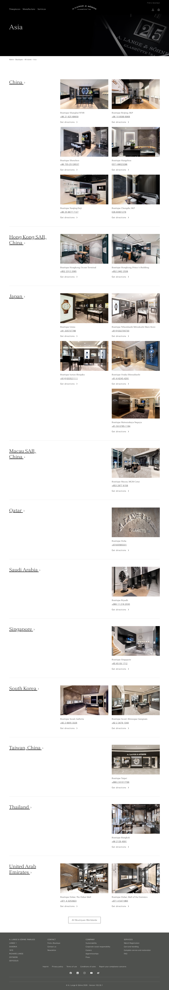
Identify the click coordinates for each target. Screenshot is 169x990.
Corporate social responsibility (98, 947)
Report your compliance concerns (112, 967)
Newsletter (51, 950)
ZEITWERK (13, 957)
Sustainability (91, 943)
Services (42, 9)
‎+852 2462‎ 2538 (120, 271)
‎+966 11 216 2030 (121, 604)
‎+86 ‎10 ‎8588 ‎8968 (121, 117)
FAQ (125, 954)
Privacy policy (57, 967)
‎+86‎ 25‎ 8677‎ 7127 (69, 212)
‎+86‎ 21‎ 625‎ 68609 (69, 117)
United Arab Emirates (22, 869)
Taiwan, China (25, 748)
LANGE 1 (13, 943)
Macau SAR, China (22, 454)
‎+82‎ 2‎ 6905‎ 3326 (68, 723)
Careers (89, 950)
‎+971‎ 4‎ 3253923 (68, 901)
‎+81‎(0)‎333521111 (69, 378)
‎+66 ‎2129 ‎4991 (119, 841)
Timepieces (14, 9)
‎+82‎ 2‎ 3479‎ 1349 (120, 723)
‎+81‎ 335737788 (68, 331)
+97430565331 (119, 545)
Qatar (16, 510)
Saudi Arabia (24, 570)
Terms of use (72, 967)
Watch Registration (131, 943)
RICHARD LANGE (16, 954)
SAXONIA (13, 947)
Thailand (19, 807)
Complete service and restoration (137, 950)
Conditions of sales (88, 967)
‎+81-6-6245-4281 (120, 378)
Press (88, 957)
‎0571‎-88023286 (119, 164)
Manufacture (29, 9)
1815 (11, 950)
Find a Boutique (53, 943)
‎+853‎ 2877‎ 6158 (120, 485)
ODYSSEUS (13, 961)
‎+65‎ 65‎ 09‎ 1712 (119, 663)
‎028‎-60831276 (119, 212)
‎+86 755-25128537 (69, 164)
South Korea (23, 688)
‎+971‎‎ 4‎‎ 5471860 (120, 901)
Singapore (21, 629)
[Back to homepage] (84, 7)
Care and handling (131, 947)
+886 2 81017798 (120, 782)
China (16, 82)
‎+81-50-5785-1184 (121, 426)
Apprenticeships (92, 954)
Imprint (46, 967)
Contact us (51, 947)
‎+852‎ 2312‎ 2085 (68, 271)
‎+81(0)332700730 (120, 331)
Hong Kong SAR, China (28, 239)
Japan (16, 296)
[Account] (153, 10)
